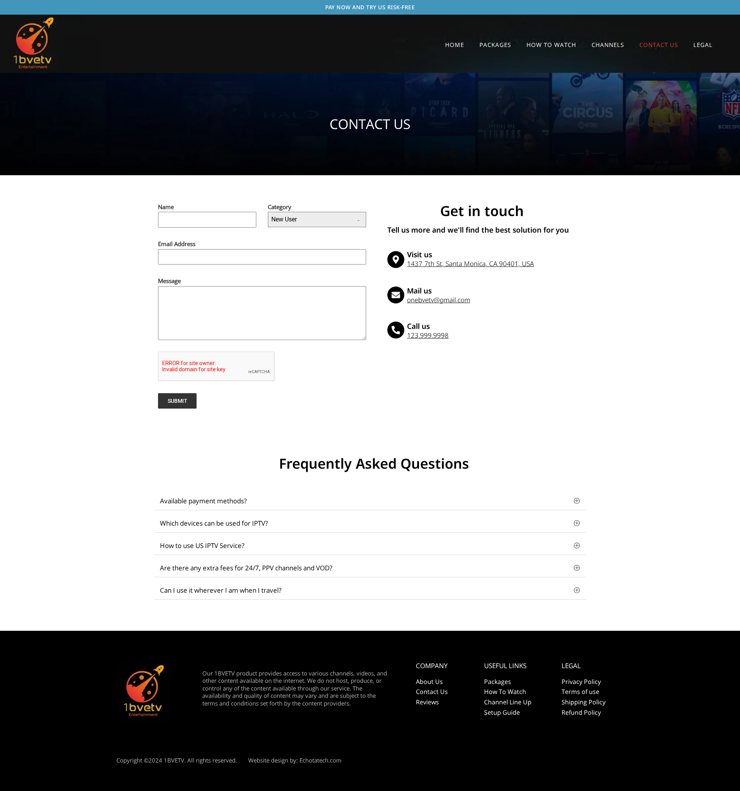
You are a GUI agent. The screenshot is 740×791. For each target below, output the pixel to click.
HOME (454, 45)
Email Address (176, 244)
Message (169, 281)
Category (279, 207)
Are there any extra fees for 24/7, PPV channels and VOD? (246, 567)
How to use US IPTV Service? (202, 545)
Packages (497, 681)
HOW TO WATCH (551, 45)
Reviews (427, 702)
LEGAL (703, 45)
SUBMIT (177, 401)
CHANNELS (608, 45)
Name (166, 207)
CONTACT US (658, 45)
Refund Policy (581, 712)
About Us (429, 681)
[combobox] (317, 219)
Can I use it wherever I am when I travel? (220, 590)
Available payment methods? (203, 500)
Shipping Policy (583, 702)
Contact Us (432, 691)
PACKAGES (495, 45)
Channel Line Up (507, 702)
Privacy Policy (581, 681)
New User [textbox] (284, 219)
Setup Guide (502, 712)
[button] (370, 501)
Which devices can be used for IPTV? (214, 523)
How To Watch (505, 691)
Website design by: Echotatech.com (294, 760)
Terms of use (580, 691)
